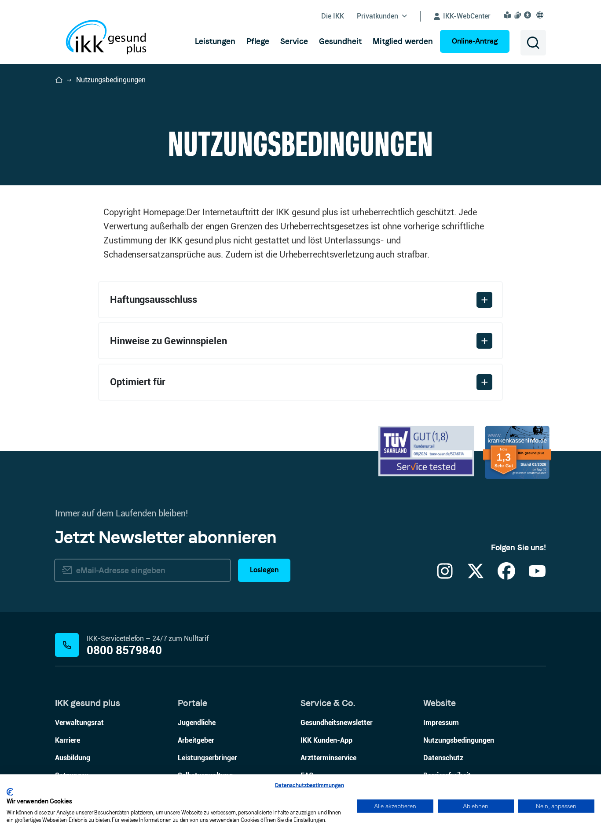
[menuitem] (215, 41)
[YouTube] (537, 576)
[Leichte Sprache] (508, 14)
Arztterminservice (328, 758)
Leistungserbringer (207, 758)
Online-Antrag (475, 41)
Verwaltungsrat (79, 722)
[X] (475, 576)
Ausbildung (72, 758)
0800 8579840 (124, 650)
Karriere (67, 740)
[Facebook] (506, 576)
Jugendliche (197, 722)
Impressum (441, 722)
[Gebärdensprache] (518, 14)
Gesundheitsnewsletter (336, 722)
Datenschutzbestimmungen (309, 785)
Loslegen (264, 570)
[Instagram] (445, 576)
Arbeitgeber (196, 740)
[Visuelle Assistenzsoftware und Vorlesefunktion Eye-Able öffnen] (529, 14)
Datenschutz (443, 758)
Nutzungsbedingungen (458, 740)
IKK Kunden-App (326, 740)
